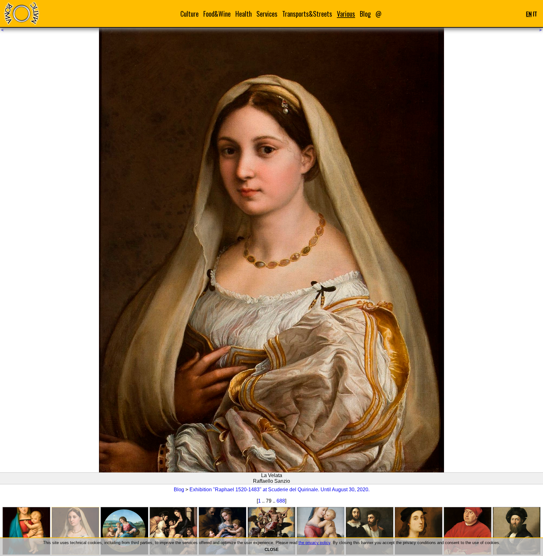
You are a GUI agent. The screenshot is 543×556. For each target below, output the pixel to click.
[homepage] (21, 13)
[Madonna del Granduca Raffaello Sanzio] (26, 531)
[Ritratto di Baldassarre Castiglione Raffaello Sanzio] (516, 531)
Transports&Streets (307, 14)
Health (243, 14)
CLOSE (272, 549)
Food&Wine (217, 14)
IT (535, 13)
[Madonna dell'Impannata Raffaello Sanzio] (173, 531)
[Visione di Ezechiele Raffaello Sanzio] (271, 531)
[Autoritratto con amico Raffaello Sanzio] (369, 531)
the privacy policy (314, 542)
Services (266, 14)
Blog (365, 14)
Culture (189, 14)
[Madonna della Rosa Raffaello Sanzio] (222, 531)
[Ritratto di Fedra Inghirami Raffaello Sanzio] (467, 531)
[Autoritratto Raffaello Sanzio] (418, 531)
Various (346, 14)
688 (281, 501)
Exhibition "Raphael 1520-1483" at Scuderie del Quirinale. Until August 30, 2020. (279, 489)
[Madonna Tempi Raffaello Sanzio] (320, 531)
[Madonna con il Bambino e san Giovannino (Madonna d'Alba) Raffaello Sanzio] (124, 531)
